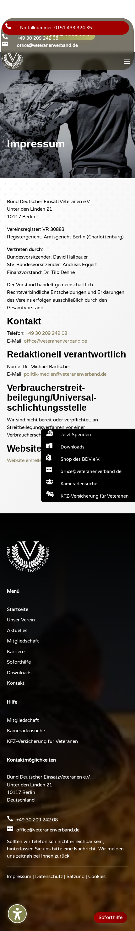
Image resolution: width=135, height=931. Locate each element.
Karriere (15, 651)
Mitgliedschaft (23, 641)
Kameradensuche (26, 731)
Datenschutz (49, 876)
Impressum (19, 876)
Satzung (75, 876)
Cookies (96, 876)
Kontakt (15, 683)
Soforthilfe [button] (110, 917)
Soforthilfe (19, 662)
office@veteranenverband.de (55, 341)
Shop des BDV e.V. (80, 459)
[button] (127, 61)
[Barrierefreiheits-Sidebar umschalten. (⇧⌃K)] (17, 913)
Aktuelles (17, 630)
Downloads (19, 673)
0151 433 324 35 (73, 28)
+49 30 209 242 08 (37, 38)
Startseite (17, 609)
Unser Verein (21, 620)
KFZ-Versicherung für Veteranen (42, 741)
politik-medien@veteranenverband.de (65, 374)
